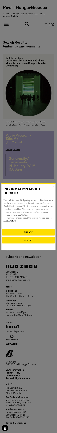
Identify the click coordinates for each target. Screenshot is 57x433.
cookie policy (9, 221)
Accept (28, 240)
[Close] (53, 187)
